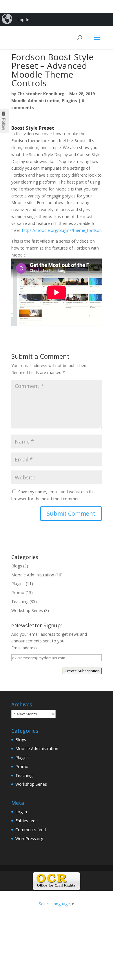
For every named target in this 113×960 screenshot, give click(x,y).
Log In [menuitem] (23, 19)
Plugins (69, 100)
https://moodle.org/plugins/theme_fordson (62, 230)
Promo (17, 592)
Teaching (19, 601)
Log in (21, 811)
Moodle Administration (35, 100)
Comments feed (30, 829)
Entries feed (26, 820)
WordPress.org (29, 838)
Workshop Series (27, 610)
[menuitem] (7, 19)
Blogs (16, 566)
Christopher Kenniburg (41, 93)
